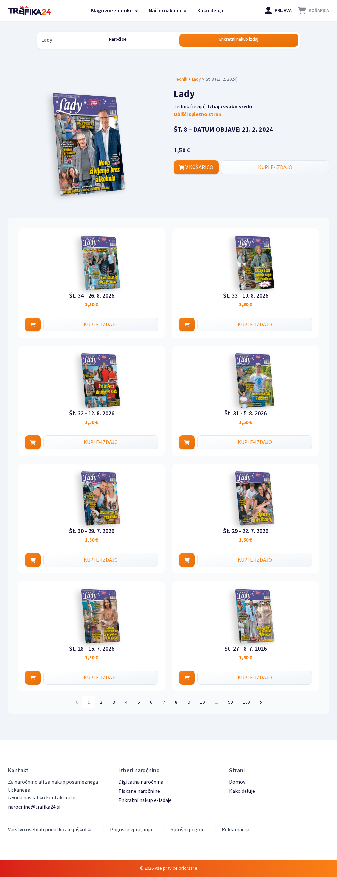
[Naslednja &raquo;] (261, 702)
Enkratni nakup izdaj (238, 39)
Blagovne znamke (112, 10)
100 (246, 702)
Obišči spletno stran (197, 114)
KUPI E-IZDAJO (275, 167)
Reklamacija (235, 829)
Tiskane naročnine (139, 791)
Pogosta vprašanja (131, 829)
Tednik (180, 79)
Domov (237, 782)
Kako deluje (211, 10)
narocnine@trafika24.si (34, 807)
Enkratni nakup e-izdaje (145, 800)
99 (230, 702)
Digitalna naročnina (140, 782)
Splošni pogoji (187, 829)
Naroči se (118, 39)
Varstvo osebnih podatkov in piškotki (49, 829)
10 (202, 702)
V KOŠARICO (198, 167)
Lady (196, 79)
